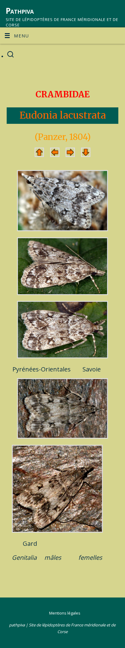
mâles (52, 557)
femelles (90, 557)
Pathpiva (20, 10)
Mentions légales (64, 613)
